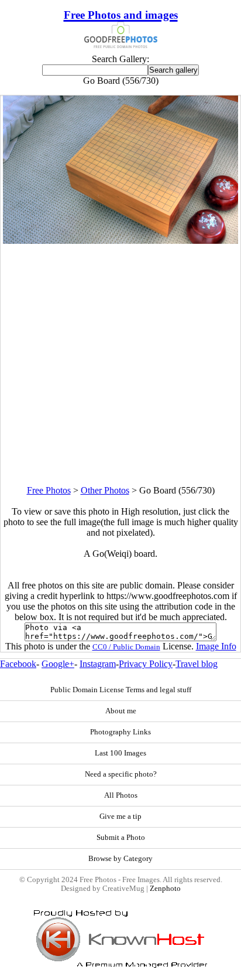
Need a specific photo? (121, 774)
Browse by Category (120, 859)
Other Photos (105, 490)
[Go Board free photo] (120, 241)
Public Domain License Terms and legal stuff (120, 690)
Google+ (58, 664)
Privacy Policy (146, 664)
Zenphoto (165, 888)
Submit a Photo (121, 837)
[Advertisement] (120, 364)
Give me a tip (120, 816)
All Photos (120, 795)
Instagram (98, 664)
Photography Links (120, 732)
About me (120, 711)
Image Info (216, 646)
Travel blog (196, 664)
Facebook (18, 664)
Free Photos (49, 490)
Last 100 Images (120, 753)
